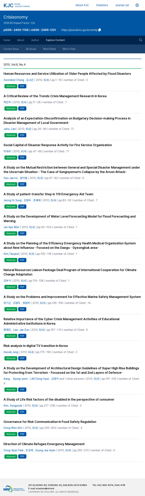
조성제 (29, 450)
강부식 (7, 280)
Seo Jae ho (11, 178)
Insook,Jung (11, 352)
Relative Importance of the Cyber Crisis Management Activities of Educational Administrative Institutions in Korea (61, 321)
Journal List (122, 5)
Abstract (10, 86)
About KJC (82, 5)
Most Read (49, 49)
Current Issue (11, 49)
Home (7, 40)
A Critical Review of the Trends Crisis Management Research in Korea (55, 96)
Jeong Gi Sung (13, 200)
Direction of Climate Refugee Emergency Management (44, 444)
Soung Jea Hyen (45, 450)
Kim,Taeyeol (11, 254)
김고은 (30, 80)
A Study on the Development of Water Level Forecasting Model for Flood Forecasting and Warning (70, 219)
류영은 (7, 329)
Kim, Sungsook (13, 405)
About (20, 40)
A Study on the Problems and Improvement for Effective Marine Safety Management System (72, 297)
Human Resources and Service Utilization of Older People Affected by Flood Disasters (67, 73)
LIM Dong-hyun (39, 378)
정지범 (23, 178)
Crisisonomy (16, 17)
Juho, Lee (10, 129)
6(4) (46, 80)
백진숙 (7, 102)
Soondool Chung (14, 80)
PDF (22, 86)
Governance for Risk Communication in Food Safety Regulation (50, 422)
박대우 (7, 151)
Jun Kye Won (11, 227)
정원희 (26, 303)
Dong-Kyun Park (14, 450)
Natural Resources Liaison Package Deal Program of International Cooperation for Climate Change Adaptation (70, 272)
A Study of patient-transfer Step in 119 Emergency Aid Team (48, 194)
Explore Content (55, 40)
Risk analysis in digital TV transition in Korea (36, 346)
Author (35, 40)
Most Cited (69, 49)
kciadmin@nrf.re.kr (45, 488)
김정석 (55, 378)
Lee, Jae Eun (21, 329)
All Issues (31, 49)
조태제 (37, 200)
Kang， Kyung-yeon (16, 378)
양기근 (7, 303)
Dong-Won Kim (13, 428)
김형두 (27, 200)
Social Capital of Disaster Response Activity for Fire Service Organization (58, 145)
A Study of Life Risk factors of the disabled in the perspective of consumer (59, 399)
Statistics (102, 5)
